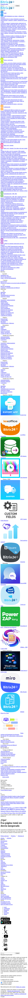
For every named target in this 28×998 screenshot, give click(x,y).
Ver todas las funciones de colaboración (10, 142)
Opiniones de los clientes (7, 865)
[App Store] (5, 920)
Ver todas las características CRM (9, 57)
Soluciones (3, 863)
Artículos (3, 862)
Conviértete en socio (6, 903)
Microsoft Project (5, 886)
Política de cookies (20, 987)
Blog (2, 860)
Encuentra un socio (5, 901)
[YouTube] (6, 937)
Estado (2, 858)
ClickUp (3, 879)
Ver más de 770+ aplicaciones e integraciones (12, 736)
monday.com (4, 880)
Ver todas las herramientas (7, 269)
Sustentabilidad (4, 848)
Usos (2, 867)
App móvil (3, 894)
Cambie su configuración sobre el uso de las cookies (13, 994)
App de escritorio (5, 896)
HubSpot (3, 884)
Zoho (2, 882)
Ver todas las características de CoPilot (10, 267)
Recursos (3, 869)
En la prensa (4, 846)
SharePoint (3, 889)
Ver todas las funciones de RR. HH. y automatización (14, 237)
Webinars (3, 852)
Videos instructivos (5, 853)
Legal (5, 907)
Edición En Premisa (5, 872)
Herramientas (4, 841)
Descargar (3, 873)
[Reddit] (6, 950)
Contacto (3, 845)
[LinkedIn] (5, 946)
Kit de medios (4, 843)
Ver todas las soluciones (6, 391)
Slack (2, 887)
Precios (2, 270)
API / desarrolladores (6, 897)
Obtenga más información (13, 991)
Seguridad (6, 912)
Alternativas (4, 866)
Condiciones (7, 908)
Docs (2, 874)
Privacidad (6, 910)
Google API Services (6, 898)
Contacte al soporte (5, 855)
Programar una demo (6, 856)
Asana (2, 877)
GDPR (5, 911)
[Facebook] (5, 929)
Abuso (5, 914)
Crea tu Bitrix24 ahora (6, 790)
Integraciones (4, 393)
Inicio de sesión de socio (7, 904)
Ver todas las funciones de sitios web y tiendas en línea (14, 190)
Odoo (2, 890)
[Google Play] (6, 923)
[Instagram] (5, 942)
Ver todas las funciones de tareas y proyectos (11, 104)
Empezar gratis (4, 4)
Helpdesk (3, 850)
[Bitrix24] (7, 2)
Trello (2, 883)
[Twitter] (6, 933)
